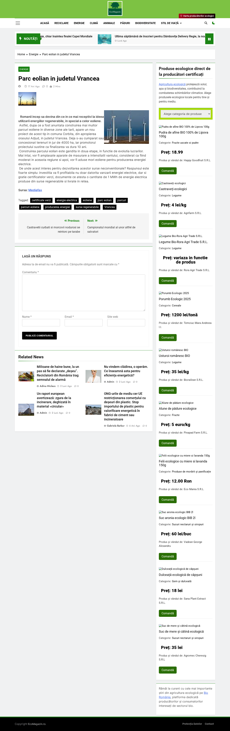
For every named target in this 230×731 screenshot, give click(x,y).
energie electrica (67, 200)
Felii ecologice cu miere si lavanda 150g (183, 463)
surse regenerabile (87, 207)
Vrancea (109, 207)
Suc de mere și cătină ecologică (181, 631)
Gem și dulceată (181, 581)
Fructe (176, 415)
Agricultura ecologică (172, 84)
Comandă (168, 171)
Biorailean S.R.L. (193, 379)
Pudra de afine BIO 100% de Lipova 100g (183, 134)
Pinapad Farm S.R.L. (196, 432)
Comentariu (30, 272)
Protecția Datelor (192, 723)
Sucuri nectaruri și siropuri (188, 524)
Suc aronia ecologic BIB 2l (177, 518)
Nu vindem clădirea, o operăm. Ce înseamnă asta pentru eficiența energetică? (126, 371)
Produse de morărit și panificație (191, 471)
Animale (109, 23)
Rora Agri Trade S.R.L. (197, 270)
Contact (209, 723)
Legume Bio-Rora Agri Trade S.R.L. (183, 242)
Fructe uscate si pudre (185, 142)
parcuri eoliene (30, 207)
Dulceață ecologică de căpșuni (180, 575)
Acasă (44, 23)
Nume (27, 316)
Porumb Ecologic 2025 (175, 299)
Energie (79, 23)
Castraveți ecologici (173, 189)
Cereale (176, 305)
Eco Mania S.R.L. (194, 489)
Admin (110, 381)
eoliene (87, 200)
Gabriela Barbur (116, 425)
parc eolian (105, 200)
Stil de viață (170, 23)
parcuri (121, 200)
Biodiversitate (145, 23)
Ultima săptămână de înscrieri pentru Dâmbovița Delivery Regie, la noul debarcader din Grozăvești (164, 36)
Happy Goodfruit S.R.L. (197, 160)
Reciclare (61, 23)
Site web (112, 316)
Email (69, 316)
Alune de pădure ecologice (178, 408)
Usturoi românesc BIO (174, 356)
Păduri (125, 23)
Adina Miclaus (48, 386)
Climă (94, 23)
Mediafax (35, 190)
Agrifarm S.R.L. (193, 213)
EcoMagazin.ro (36, 723)
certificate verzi (41, 200)
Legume (176, 195)
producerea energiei (57, 207)
